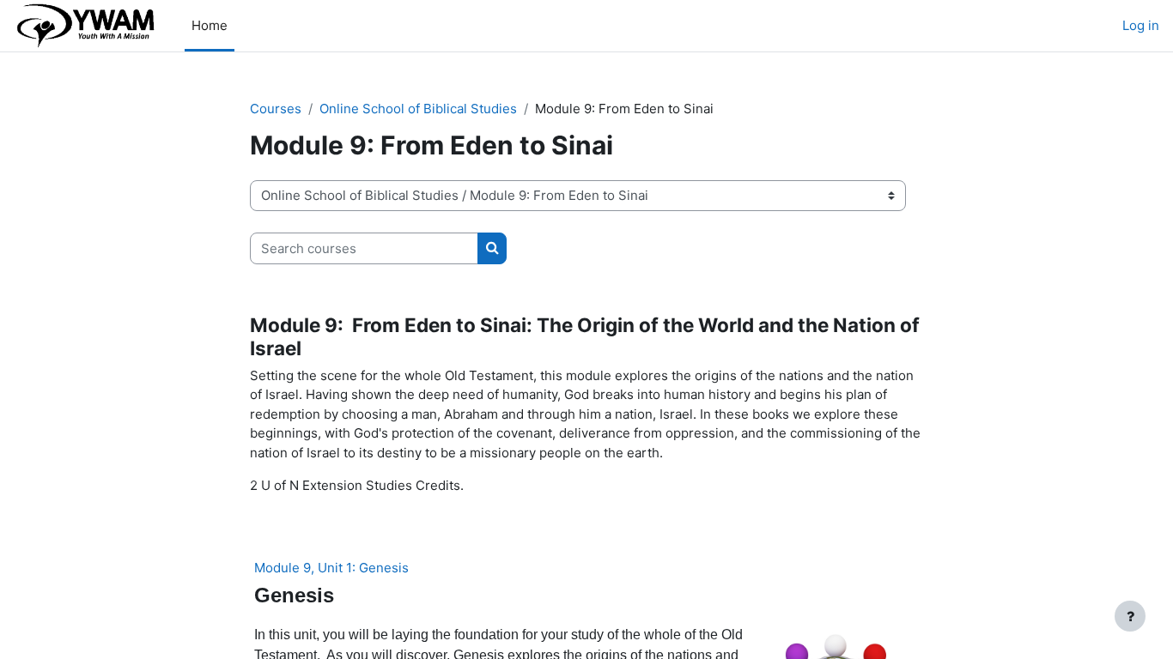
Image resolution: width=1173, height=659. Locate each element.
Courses (275, 108)
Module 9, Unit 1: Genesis (331, 567)
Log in (1140, 25)
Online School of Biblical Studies (418, 108)
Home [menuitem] (209, 25)
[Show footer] (1130, 616)
